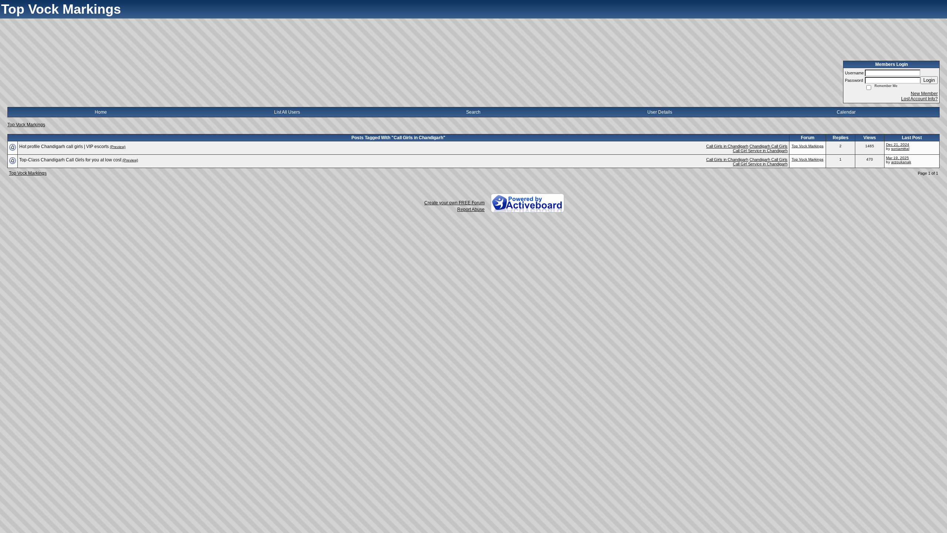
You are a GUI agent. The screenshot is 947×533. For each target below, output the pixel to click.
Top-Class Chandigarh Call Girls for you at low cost (70, 159)
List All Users (287, 112)
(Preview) (117, 147)
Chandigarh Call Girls (768, 146)
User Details (659, 112)
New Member (924, 93)
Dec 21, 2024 (897, 145)
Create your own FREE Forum (454, 202)
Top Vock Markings (26, 124)
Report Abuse (471, 209)
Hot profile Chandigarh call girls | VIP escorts (64, 146)
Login (929, 80)
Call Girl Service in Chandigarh (760, 150)
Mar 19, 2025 (897, 158)
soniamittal (900, 149)
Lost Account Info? (919, 98)
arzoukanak (901, 162)
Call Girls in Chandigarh (727, 146)
